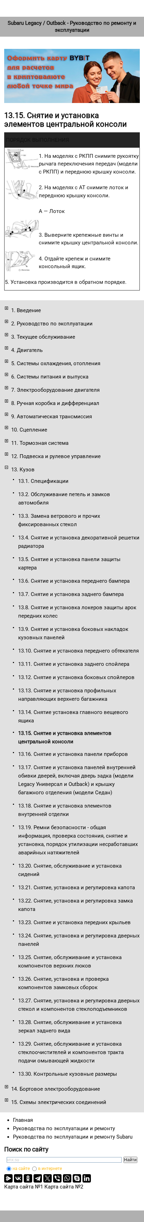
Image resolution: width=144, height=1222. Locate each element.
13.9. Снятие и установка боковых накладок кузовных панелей (73, 633)
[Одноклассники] (28, 1178)
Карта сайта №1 (23, 1187)
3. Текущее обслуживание (43, 337)
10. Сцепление (29, 430)
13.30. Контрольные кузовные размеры (67, 1074)
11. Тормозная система (40, 443)
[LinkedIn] (86, 1178)
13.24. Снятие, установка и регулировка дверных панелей (78, 940)
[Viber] (57, 1178)
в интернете (50, 1168)
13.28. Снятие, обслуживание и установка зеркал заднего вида (70, 1026)
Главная (23, 1120)
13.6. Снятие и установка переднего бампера (74, 581)
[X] (47, 1178)
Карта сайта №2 (63, 1187)
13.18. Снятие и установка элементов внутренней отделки (64, 810)
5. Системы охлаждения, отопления (55, 363)
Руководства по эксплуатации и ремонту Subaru (72, 1137)
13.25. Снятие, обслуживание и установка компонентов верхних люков (70, 961)
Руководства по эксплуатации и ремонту (64, 1128)
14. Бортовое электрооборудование (55, 1089)
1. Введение (26, 310)
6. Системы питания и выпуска (49, 377)
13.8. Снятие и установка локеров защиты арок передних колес (77, 611)
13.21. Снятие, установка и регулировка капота (76, 887)
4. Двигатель (27, 350)
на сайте (21, 1168)
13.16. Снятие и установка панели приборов (73, 754)
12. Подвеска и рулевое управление (56, 456)
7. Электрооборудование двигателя (55, 390)
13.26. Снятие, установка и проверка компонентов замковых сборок (63, 983)
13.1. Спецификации (43, 481)
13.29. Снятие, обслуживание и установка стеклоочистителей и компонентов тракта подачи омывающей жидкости (71, 1052)
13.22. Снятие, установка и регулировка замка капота (75, 905)
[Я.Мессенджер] (8, 1178)
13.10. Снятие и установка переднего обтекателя (78, 651)
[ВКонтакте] (18, 1178)
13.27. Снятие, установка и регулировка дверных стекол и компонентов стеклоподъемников (78, 1005)
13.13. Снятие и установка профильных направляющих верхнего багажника (67, 694)
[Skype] (77, 1178)
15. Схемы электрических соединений (58, 1102)
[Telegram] (38, 1178)
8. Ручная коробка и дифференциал (55, 403)
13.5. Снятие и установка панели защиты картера (69, 563)
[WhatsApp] (67, 1178)
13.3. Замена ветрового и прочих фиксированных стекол (59, 520)
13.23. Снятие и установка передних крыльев (74, 922)
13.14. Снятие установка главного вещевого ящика (73, 716)
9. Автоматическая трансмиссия (51, 416)
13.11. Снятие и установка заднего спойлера (73, 664)
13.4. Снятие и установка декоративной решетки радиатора (78, 542)
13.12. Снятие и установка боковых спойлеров (76, 677)
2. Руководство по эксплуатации (52, 324)
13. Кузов (23, 469)
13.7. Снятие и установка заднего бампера (71, 594)
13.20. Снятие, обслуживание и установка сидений (70, 870)
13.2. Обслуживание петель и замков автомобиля (64, 498)
